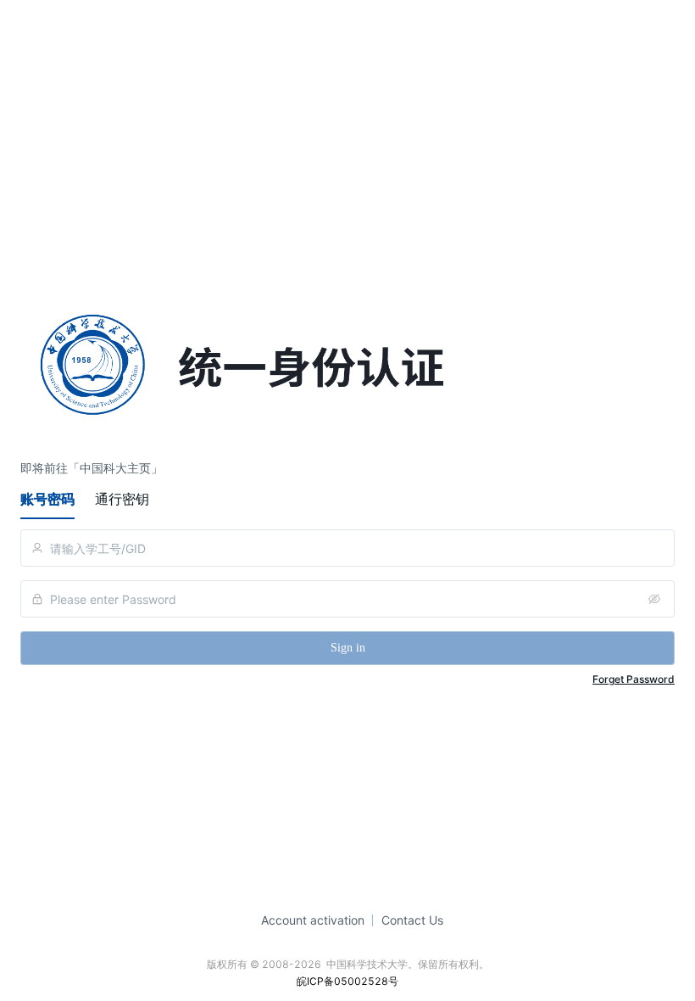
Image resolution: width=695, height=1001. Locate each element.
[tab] (47, 499)
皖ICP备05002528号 (347, 981)
